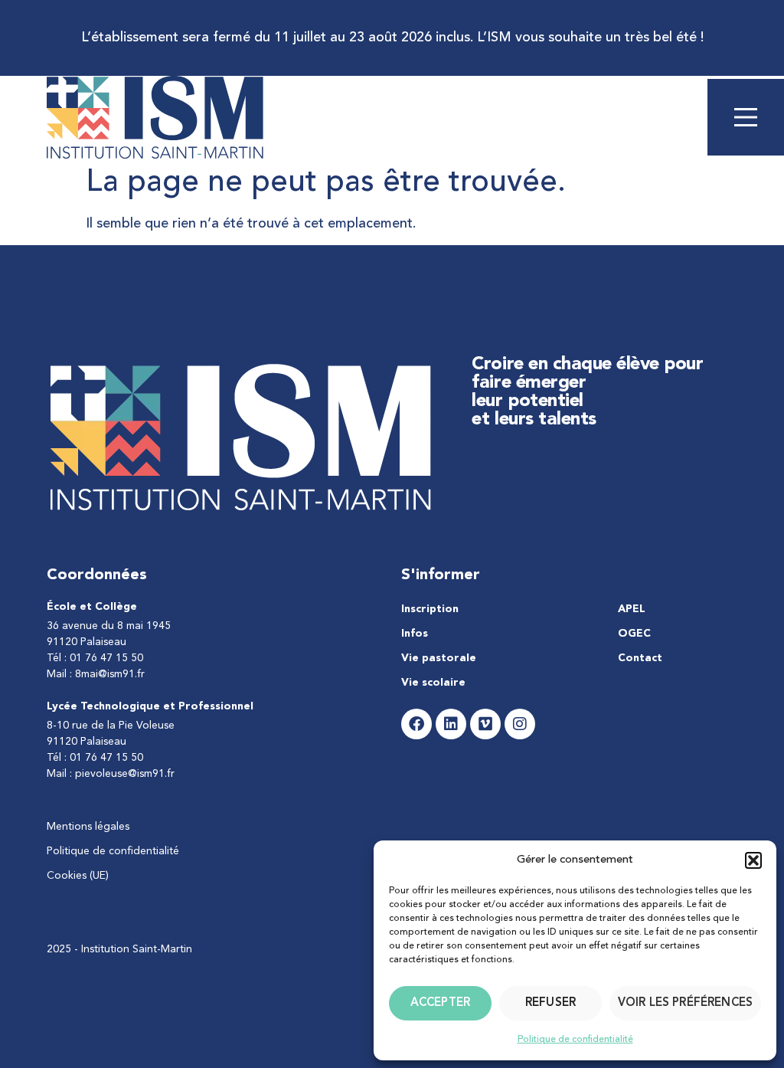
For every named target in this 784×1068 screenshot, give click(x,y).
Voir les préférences (685, 1003)
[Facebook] (416, 724)
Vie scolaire (433, 682)
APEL (631, 609)
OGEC (634, 633)
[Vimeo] (485, 724)
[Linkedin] (451, 724)
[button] (753, 860)
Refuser (550, 1003)
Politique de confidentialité (575, 1039)
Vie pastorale (438, 658)
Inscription (430, 609)
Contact (640, 658)
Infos (414, 633)
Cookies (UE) (78, 875)
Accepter (440, 1003)
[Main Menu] (745, 117)
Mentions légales (88, 826)
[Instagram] (520, 724)
